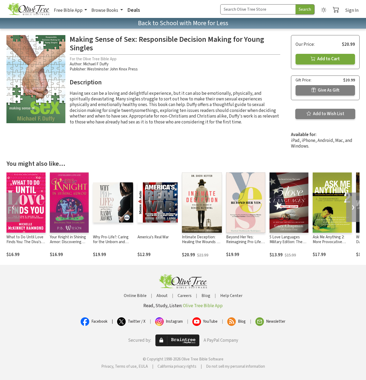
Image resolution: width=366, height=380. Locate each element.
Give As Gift (328, 90)
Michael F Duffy (96, 64)
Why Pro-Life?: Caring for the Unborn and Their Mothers (111, 242)
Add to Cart (328, 59)
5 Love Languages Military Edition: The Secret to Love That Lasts (286, 244)
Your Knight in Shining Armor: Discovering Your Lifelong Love (68, 242)
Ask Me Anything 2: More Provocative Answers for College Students (329, 244)
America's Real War (153, 237)
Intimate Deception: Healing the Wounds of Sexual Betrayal (201, 242)
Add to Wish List (328, 114)
